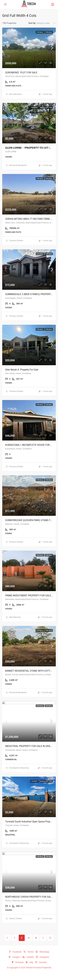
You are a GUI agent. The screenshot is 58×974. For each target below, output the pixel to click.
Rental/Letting (46, 107)
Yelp (31, 962)
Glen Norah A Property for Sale (21, 369)
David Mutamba (15, 94)
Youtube (42, 962)
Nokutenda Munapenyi (18, 165)
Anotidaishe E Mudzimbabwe (20, 768)
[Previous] (7, 938)
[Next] (43, 938)
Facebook (17, 952)
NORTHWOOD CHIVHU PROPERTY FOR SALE (29, 896)
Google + (16, 957)
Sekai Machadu (15, 617)
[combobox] (45, 23)
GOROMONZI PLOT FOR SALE (21, 72)
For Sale (39, 32)
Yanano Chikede (15, 918)
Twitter (30, 952)
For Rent (34, 107)
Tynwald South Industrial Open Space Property (29, 821)
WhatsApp (44, 952)
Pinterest (19, 962)
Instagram (44, 957)
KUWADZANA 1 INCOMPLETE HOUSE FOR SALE (31, 445)
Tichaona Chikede (16, 241)
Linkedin (30, 957)
